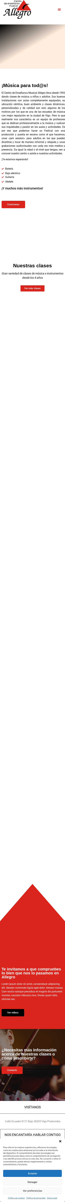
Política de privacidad (35, 1198)
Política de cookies (16, 1198)
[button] (60, 1141)
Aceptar (32, 1173)
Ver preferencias (32, 1190)
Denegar (32, 1182)
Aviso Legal (52, 1198)
